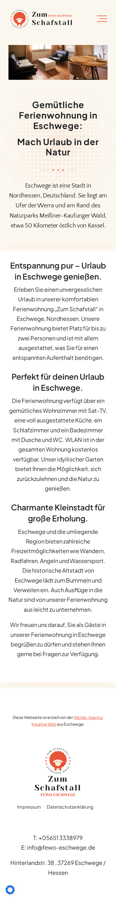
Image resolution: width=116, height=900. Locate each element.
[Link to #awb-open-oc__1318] (102, 19)
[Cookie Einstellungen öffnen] (10, 891)
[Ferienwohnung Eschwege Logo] (40, 9)
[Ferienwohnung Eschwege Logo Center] (58, 749)
